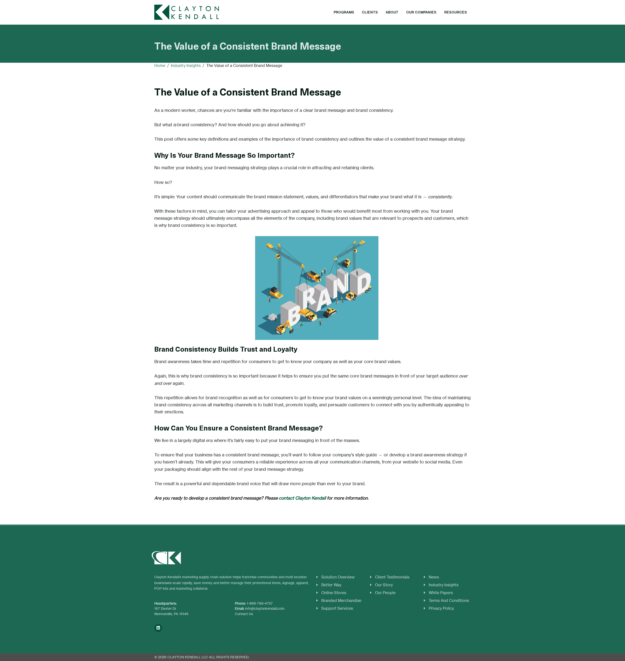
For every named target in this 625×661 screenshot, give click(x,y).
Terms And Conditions (449, 600)
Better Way (331, 584)
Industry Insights (443, 584)
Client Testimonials (392, 577)
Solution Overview (338, 577)
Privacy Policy (441, 608)
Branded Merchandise (341, 600)
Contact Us (244, 614)
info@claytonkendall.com (264, 608)
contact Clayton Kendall (302, 498)
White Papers (441, 592)
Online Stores (333, 592)
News (434, 577)
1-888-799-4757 (260, 603)
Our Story (384, 584)
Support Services (337, 608)
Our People (385, 592)
